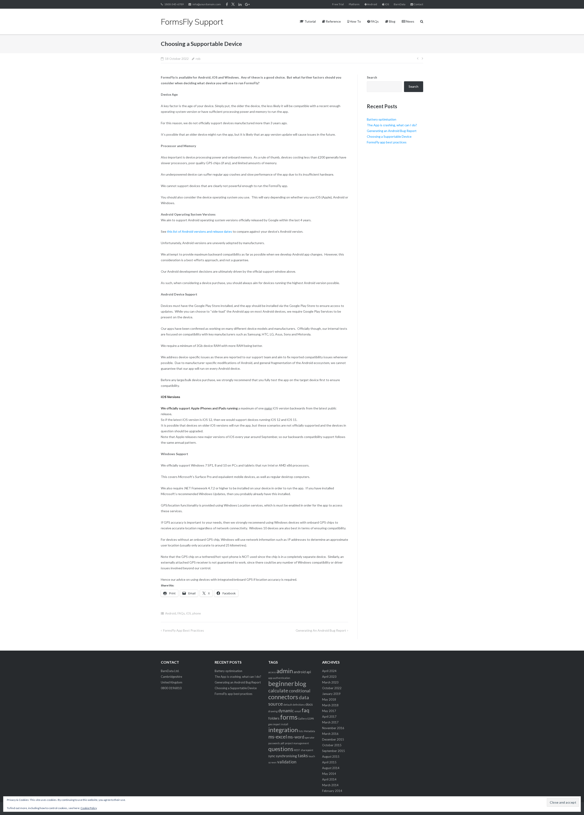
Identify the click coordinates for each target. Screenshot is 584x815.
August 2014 (330, 768)
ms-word (296, 736)
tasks (303, 755)
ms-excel (277, 737)
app (270, 677)
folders (273, 718)
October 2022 (332, 688)
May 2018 (329, 699)
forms (288, 717)
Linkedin (240, 4)
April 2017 (329, 716)
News (409, 21)
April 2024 (329, 671)
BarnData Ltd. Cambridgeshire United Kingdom (171, 676)
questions (280, 748)
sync (271, 756)
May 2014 (329, 773)
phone (196, 613)
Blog (391, 21)
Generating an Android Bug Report (321, 630)
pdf (282, 743)
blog (300, 683)
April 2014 (329, 779)
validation (286, 761)
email (298, 711)
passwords (274, 743)
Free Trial (338, 4)
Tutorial (310, 21)
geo (270, 724)
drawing (273, 711)
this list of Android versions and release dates (199, 231)
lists (301, 731)
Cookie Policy (89, 808)
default (288, 704)
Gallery (302, 718)
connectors (283, 697)
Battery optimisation (381, 119)
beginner (281, 683)
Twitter (233, 4)
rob (198, 59)
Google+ (247, 4)
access (272, 672)
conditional (299, 690)
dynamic (286, 710)
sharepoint (307, 750)
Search (372, 77)
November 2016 (333, 728)
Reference (333, 21)
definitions (299, 704)
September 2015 (333, 751)
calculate (278, 691)
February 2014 (332, 791)
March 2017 (330, 722)
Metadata (309, 731)
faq (305, 710)
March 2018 (330, 705)
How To (355, 21)
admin (284, 671)
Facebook (227, 4)
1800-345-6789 (174, 4)
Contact (418, 4)
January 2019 (331, 694)
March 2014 (330, 785)
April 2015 (329, 762)
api (308, 672)
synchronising (286, 756)
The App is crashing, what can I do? (392, 125)
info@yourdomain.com (207, 4)
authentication (281, 677)
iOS (386, 4)
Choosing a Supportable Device (389, 136)
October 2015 (332, 745)
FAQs (374, 21)
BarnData (399, 4)
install (284, 724)
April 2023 (329, 676)
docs (309, 704)
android (300, 672)
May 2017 (329, 711)
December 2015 (333, 739)
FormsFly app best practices (183, 630)
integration (283, 729)
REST (297, 750)
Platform (354, 4)
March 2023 (330, 682)
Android (372, 4)
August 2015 (330, 756)
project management (297, 743)
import (276, 724)
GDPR (310, 718)
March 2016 (330, 734)
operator (310, 737)
